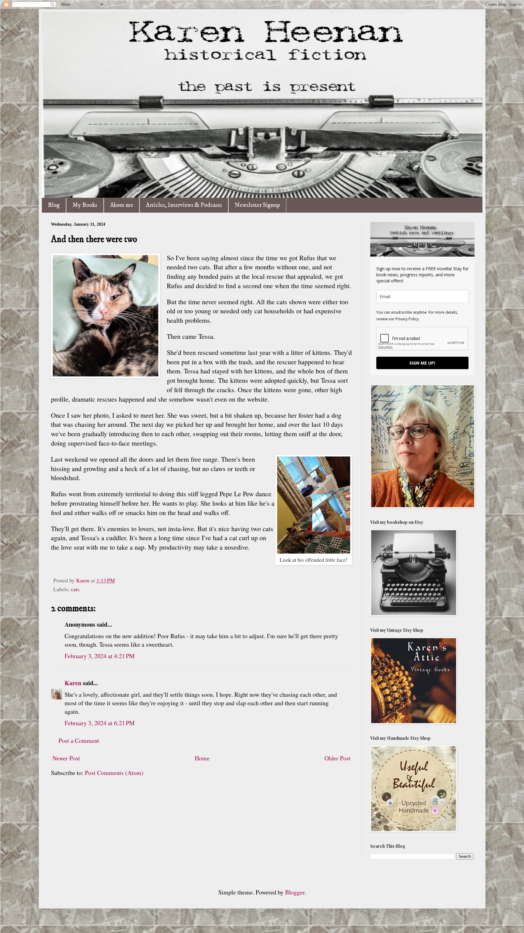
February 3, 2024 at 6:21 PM (100, 723)
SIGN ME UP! (422, 363)
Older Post (337, 758)
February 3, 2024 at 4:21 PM (100, 656)
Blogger (294, 892)
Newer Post (66, 758)
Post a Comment (79, 740)
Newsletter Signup (257, 205)
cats (75, 589)
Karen (73, 683)
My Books (84, 205)
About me (121, 205)
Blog (54, 205)
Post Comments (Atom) (114, 773)
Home (202, 758)
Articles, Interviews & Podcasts (184, 205)
